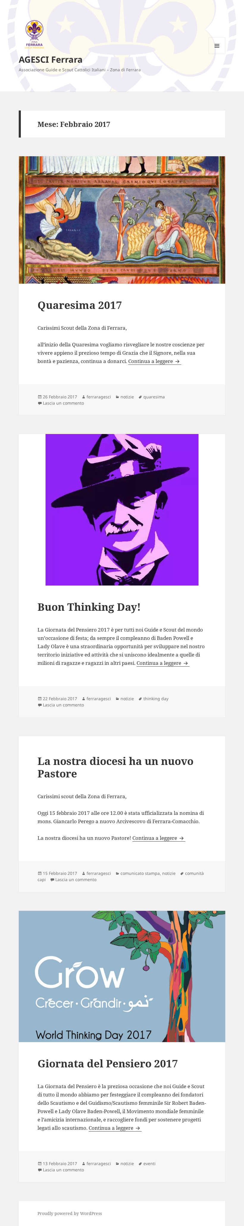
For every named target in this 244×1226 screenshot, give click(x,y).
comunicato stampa (140, 873)
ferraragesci (99, 397)
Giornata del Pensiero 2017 (107, 1063)
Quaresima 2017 (79, 305)
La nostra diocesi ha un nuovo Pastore (115, 767)
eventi (149, 1163)
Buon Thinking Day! (89, 607)
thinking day (155, 698)
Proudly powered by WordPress (69, 1213)
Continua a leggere (154, 361)
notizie (127, 397)
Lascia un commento (63, 403)
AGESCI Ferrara (51, 59)
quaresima (154, 397)
